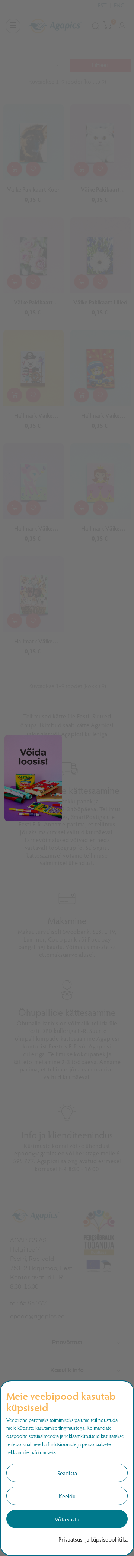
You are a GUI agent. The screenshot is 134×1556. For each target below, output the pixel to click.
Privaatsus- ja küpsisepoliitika (93, 1539)
